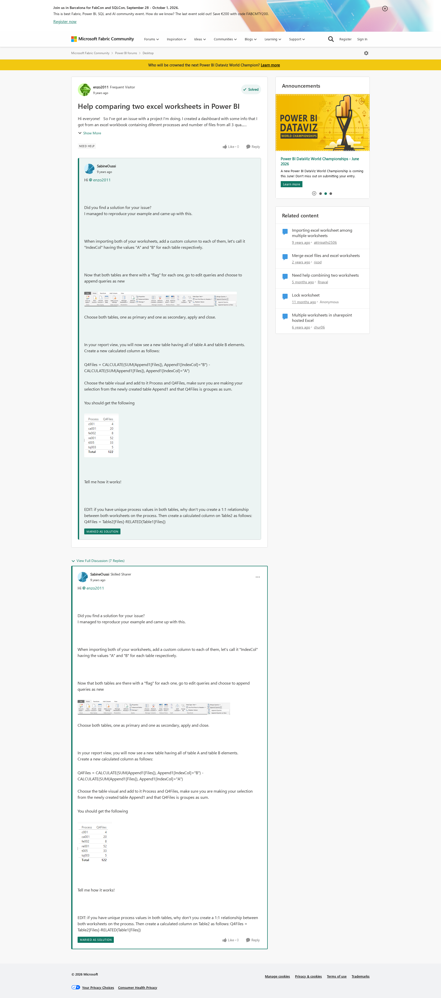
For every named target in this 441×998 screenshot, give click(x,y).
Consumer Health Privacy (137, 987)
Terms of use (337, 976)
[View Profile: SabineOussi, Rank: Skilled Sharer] (83, 577)
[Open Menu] (366, 53)
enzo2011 (101, 87)
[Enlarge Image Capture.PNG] (101, 435)
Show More (92, 133)
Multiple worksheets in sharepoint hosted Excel (322, 317)
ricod (318, 262)
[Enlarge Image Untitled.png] (160, 299)
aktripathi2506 (325, 242)
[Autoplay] (314, 193)
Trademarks (361, 976)
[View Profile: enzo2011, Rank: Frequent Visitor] (84, 89)
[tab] (320, 193)
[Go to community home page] (102, 39)
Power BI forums (126, 53)
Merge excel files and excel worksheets (326, 255)
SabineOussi (106, 165)
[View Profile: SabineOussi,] (89, 169)
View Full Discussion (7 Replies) (101, 560)
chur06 (319, 327)
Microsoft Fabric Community (90, 53)
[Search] (331, 39)
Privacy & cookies (308, 976)
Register (345, 39)
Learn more (270, 64)
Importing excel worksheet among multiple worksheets (322, 233)
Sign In (362, 39)
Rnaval (323, 281)
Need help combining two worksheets (325, 275)
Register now (65, 21)
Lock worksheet (306, 295)
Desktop (148, 53)
